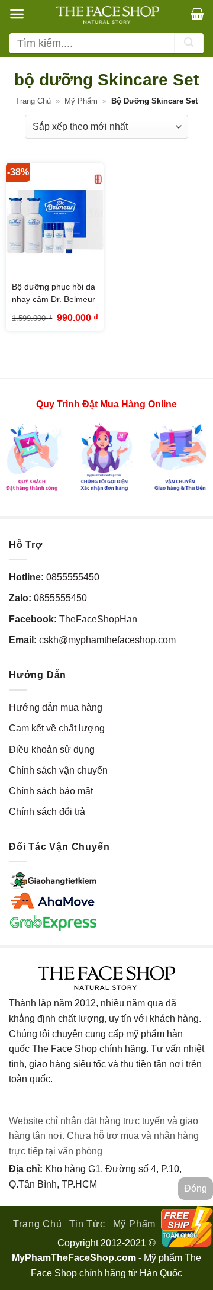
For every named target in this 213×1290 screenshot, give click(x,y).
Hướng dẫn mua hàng (55, 707)
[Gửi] (189, 43)
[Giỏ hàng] (197, 14)
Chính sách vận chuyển (58, 770)
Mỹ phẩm (81, 101)
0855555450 (72, 577)
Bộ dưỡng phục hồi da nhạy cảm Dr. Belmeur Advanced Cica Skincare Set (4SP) (53, 305)
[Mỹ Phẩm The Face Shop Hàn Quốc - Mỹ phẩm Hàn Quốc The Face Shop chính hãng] (108, 15)
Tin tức (87, 1224)
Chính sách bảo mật (51, 791)
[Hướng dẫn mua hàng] (106, 457)
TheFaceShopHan (98, 619)
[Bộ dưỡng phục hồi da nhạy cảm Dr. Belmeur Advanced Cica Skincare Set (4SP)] (55, 221)
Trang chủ (33, 101)
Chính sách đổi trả (47, 812)
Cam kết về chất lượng (57, 728)
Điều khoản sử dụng (52, 750)
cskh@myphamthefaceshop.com (107, 640)
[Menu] (17, 14)
